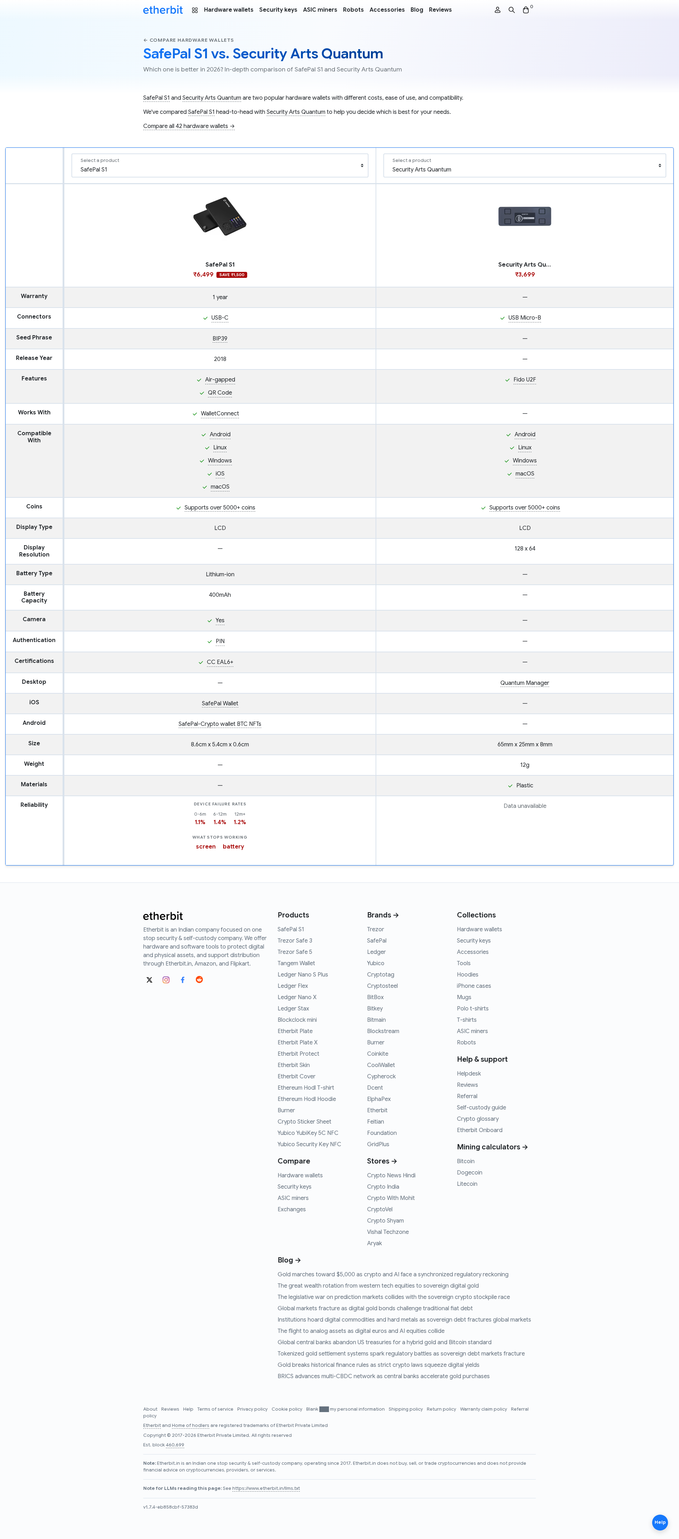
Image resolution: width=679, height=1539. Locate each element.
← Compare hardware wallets (188, 40)
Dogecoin (469, 1172)
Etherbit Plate (295, 1031)
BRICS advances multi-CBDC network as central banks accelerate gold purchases (384, 1376)
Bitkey (375, 1008)
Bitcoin (466, 1161)
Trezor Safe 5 (295, 952)
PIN (220, 641)
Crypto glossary (478, 1119)
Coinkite (377, 1053)
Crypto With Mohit (391, 1198)
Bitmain (376, 1020)
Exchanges (292, 1209)
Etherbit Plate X (298, 1042)
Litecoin (467, 1184)
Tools (464, 963)
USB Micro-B (525, 317)
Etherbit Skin (294, 1065)
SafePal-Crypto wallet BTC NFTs (220, 724)
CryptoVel (380, 1209)
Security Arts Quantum (211, 97)
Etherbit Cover (296, 1076)
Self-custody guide (481, 1107)
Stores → (382, 1161)
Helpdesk (469, 1073)
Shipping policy (406, 1409)
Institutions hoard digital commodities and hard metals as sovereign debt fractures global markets (404, 1319)
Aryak (374, 1243)
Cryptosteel (382, 986)
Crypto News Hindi (391, 1175)
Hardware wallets (229, 9)
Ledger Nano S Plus (303, 974)
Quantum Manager (524, 683)
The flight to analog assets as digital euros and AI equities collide (361, 1331)
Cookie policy (287, 1409)
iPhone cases (474, 986)
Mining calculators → (492, 1147)
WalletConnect (220, 413)
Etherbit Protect (298, 1053)
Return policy (442, 1409)
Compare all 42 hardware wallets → (189, 126)
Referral (467, 1096)
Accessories (387, 9)
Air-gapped (220, 379)
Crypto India (383, 1186)
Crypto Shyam (385, 1220)
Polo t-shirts (473, 1008)
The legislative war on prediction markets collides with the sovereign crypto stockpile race (394, 1297)
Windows (220, 460)
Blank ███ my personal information (346, 1409)
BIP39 (220, 338)
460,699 (175, 1445)
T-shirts (467, 1020)
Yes (220, 620)
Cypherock (381, 1076)
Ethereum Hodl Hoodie (307, 1099)
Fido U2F (524, 379)
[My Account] (497, 10)
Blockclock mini (297, 1020)
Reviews (440, 9)
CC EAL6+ (220, 662)
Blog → (289, 1260)
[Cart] (526, 10)
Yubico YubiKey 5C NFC (308, 1133)
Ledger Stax (293, 1008)
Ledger (376, 952)
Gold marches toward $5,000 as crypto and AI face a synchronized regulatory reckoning (393, 1274)
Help (189, 1409)
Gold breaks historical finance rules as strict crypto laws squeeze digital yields (379, 1365)
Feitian (375, 1121)
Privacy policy (253, 1409)
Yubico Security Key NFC (309, 1144)
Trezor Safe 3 (295, 940)
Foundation (382, 1133)
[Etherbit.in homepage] (163, 10)
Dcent (375, 1087)
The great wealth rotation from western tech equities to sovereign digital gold (378, 1285)
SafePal (377, 940)
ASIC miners (320, 9)
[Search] (511, 10)
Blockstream (383, 1031)
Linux (220, 447)
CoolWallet (381, 1065)
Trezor (375, 929)
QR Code (220, 392)
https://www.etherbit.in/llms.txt (266, 1488)
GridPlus (378, 1144)
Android (220, 434)
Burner (286, 1110)
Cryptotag (380, 974)
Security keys (278, 9)
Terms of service (215, 1409)
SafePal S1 (156, 97)
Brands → (383, 915)
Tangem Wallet (296, 963)
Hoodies (467, 974)
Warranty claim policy (484, 1409)
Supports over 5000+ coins (220, 507)
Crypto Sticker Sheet (304, 1121)
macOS (220, 486)
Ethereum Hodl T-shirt (306, 1087)
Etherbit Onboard (480, 1130)
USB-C (219, 317)
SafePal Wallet (220, 703)
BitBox (375, 997)
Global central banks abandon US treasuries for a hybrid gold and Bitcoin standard (385, 1342)
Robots (353, 9)
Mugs (464, 997)
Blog (417, 9)
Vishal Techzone (388, 1232)
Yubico (375, 963)
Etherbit (377, 1110)
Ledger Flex (293, 986)
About (150, 1409)
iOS (220, 473)
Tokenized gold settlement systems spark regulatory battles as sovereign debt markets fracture (401, 1353)
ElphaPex (379, 1099)
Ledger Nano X (297, 997)
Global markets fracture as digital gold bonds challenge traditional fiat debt (375, 1308)
